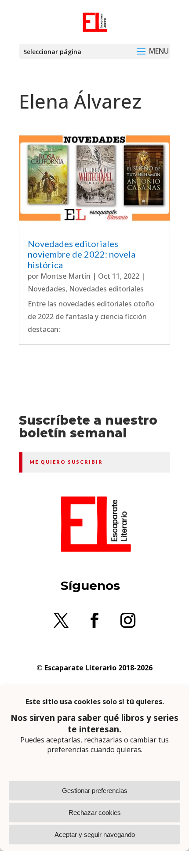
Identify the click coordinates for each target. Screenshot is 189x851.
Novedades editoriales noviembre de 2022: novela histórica (81, 254)
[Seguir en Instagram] (128, 620)
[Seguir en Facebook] (94, 620)
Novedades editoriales (106, 289)
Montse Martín (65, 276)
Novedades (46, 289)
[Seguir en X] (61, 620)
